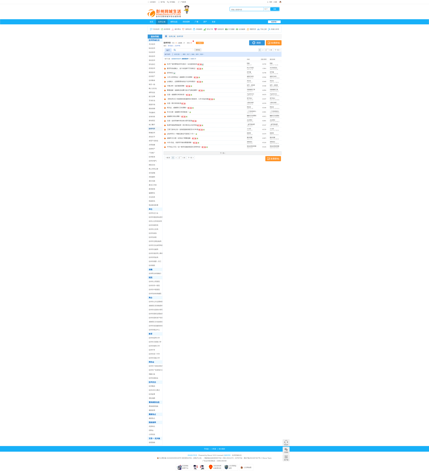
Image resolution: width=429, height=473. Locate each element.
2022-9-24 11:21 (274, 134)
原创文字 (152, 137)
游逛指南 (152, 442)
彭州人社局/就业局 (155, 221)
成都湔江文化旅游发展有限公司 (156, 322)
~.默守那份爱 (251, 124)
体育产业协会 (153, 141)
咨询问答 (152, 116)
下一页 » (222, 153)
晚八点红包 (153, 88)
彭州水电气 (153, 161)
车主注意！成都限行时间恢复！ (178, 112)
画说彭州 (152, 72)
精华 (197, 54)
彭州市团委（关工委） (155, 262)
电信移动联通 (153, 205)
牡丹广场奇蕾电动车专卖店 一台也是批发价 (182, 64)
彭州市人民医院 (154, 281)
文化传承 (152, 197)
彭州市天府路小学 (155, 342)
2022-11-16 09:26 (274, 117)
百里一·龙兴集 (154, 438)
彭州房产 (152, 76)
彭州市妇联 (153, 237)
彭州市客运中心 (154, 330)
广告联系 (183, 2)
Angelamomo (250, 94)
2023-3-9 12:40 (274, 73)
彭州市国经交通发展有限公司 (156, 314)
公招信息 (152, 434)
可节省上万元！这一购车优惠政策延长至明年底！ (184, 147)
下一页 (277, 50)
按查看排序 (185, 59)
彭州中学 (152, 350)
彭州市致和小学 (154, 346)
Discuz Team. (267, 458)
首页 (151, 22)
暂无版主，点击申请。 (174, 45)
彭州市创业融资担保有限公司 (156, 326)
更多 (214, 22)
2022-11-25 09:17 (274, 104)
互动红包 (152, 100)
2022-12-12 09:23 (274, 78)
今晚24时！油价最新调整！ (176, 86)
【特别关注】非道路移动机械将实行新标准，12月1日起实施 (187, 99)
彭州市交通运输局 (155, 241)
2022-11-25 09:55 (274, 99)
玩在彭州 (152, 52)
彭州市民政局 (153, 257)
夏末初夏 (249, 137)
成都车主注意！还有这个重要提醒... (179, 138)
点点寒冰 (249, 120)
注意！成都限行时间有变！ (176, 94)
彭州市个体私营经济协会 (156, 366)
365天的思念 (273, 67)
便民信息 (174, 22)
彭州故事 (152, 394)
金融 (150, 269)
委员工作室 (153, 185)
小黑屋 (213, 449)
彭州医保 (152, 157)
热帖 (192, 54)
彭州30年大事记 (154, 390)
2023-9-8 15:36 (274, 69)
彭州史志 (152, 382)
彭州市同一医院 (154, 285)
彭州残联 (152, 265)
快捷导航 (274, 22)
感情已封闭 (250, 76)
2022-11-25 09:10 (274, 108)
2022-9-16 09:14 (274, 143)
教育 (150, 334)
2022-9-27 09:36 (274, 130)
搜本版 (198, 50)
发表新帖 (274, 42)
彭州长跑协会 (153, 378)
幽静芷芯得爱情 (251, 115)
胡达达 (249, 107)
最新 (184, 54)
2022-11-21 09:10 (274, 113)
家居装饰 (152, 189)
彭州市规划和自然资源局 (156, 217)
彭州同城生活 (154, 40)
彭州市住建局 (153, 249)
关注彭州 (152, 44)
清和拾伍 (249, 142)
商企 (150, 298)
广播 (196, 22)
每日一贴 (152, 84)
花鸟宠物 (152, 173)
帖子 (266, 9)
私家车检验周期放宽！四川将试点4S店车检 (182, 125)
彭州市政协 (153, 233)
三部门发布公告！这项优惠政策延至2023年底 (182, 129)
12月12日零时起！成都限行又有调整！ (180, 77)
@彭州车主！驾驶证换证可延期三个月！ (181, 134)
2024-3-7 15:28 (274, 65)
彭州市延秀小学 (154, 338)
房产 (205, 22)
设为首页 (153, 2)
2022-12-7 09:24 (274, 82)
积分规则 (222, 449)
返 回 (168, 157)
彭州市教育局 (153, 225)
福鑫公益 (152, 374)
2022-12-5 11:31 (274, 91)
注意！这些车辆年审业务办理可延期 (179, 121)
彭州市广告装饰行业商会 (156, 370)
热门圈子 (152, 124)
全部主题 (176, 54)
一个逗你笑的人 (251, 111)
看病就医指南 (153, 406)
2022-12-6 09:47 (274, 86)
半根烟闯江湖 (251, 89)
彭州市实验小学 (154, 358)
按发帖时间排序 (176, 59)
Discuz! (209, 455)
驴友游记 (152, 64)
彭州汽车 (152, 129)
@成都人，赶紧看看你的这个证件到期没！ (182, 81)
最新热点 (152, 414)
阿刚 (248, 63)
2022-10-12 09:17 (274, 121)
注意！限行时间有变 (174, 103)
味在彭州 (152, 48)
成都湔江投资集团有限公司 (156, 306)
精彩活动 (152, 165)
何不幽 (249, 72)
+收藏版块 (200, 43)
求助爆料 (152, 177)
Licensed (220, 455)
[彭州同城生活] (164, 13)
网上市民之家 (153, 169)
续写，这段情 (251, 85)
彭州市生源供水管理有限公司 (156, 310)
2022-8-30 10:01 (274, 147)
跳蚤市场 (152, 104)
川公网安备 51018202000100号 (170, 458)
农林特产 (152, 149)
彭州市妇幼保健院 (155, 293)
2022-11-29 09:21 (274, 95)
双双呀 (249, 133)
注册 (275, 2)
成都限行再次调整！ (174, 116)
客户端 (163, 2)
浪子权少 (249, 98)
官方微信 (172, 2)
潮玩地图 (152, 398)
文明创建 (152, 145)
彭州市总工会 (153, 213)
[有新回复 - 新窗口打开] (165, 64)
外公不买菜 (250, 67)
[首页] (166, 36)
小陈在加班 (250, 102)
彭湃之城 (161, 22)
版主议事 (152, 96)
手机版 (206, 449)
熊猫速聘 (152, 422)
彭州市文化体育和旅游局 (156, 245)
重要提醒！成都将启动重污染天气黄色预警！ (182, 90)
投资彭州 (152, 68)
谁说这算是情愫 (251, 146)
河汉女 (249, 81)
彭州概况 (152, 386)
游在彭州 (152, 60)
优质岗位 (152, 426)
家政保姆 (152, 108)
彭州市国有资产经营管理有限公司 (156, 318)
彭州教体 (152, 80)
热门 (188, 54)
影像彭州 (152, 133)
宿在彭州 (152, 56)
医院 (150, 277)
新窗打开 (193, 59)
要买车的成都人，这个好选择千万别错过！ (182, 68)
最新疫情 (152, 410)
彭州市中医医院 (154, 289)
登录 (270, 2)
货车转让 (170, 73)
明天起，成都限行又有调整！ (177, 108)
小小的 (249, 129)
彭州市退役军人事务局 (156, 254)
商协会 (151, 362)
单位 (150, 209)
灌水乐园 (152, 181)
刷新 (257, 42)
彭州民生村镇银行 (155, 273)
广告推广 (152, 153)
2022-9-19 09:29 (274, 139)
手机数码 (152, 112)
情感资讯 (152, 201)
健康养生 (152, 193)
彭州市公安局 (153, 229)
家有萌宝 (152, 120)
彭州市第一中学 (154, 354)
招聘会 (151, 430)
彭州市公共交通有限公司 (156, 302)
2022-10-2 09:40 (274, 126)
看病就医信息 (154, 402)
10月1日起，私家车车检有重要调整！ (180, 142)
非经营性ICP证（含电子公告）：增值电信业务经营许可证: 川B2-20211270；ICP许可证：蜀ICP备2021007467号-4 (221, 458)
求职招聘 (186, 22)
